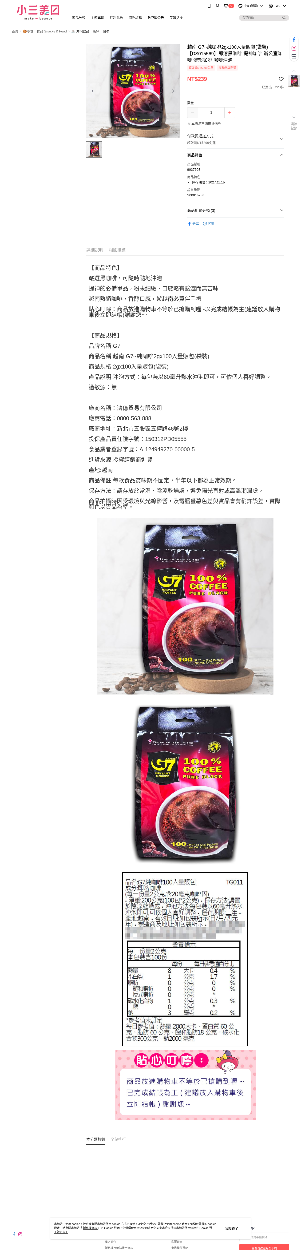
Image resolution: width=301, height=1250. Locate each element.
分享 (195, 224)
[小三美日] (38, 12)
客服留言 (176, 1242)
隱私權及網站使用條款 (119, 1248)
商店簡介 (110, 1242)
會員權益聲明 (179, 1248)
